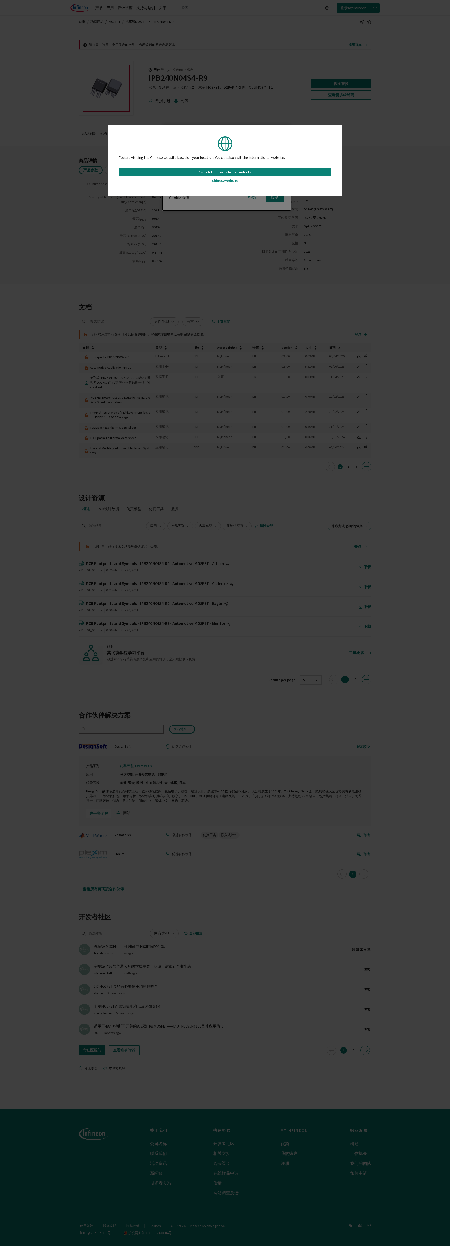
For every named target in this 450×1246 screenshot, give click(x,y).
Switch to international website (225, 172)
